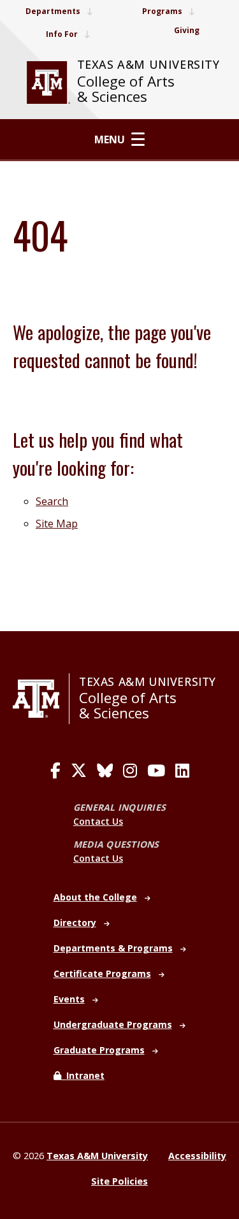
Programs (162, 11)
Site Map (57, 524)
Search (52, 501)
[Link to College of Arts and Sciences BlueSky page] (105, 771)
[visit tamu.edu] (48, 82)
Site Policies (119, 1181)
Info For (62, 34)
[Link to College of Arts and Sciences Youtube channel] (156, 771)
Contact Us (98, 821)
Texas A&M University (148, 64)
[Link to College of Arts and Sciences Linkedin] (182, 771)
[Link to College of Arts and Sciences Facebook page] (55, 771)
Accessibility (197, 1156)
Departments (52, 11)
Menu (109, 139)
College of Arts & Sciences (126, 88)
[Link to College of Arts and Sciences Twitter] (79, 771)
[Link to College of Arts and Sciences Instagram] (130, 771)
